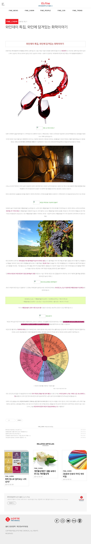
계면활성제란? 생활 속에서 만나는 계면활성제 (16, 431)
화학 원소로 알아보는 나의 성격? (13, 429)
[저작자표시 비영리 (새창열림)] (24, 420)
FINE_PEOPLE (45, 10)
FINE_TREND (77, 10)
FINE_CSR (61, 10)
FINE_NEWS (13, 10)
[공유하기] (11, 420)
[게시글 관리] (13, 420)
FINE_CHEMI (29, 10)
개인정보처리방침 (22, 526)
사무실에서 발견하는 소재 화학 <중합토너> (15, 437)
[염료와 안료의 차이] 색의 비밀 (12, 433)
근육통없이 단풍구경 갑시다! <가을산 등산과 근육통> (17, 435)
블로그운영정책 (10, 526)
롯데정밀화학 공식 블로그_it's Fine (18, 497)
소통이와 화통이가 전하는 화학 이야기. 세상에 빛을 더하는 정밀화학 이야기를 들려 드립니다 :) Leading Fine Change (37, 499)
